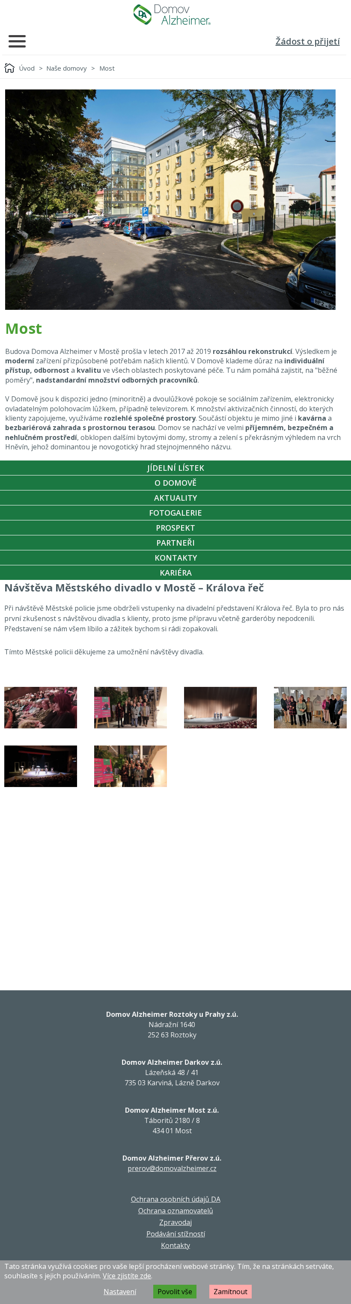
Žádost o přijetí (308, 41)
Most (107, 68)
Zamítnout (230, 1291)
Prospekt (175, 528)
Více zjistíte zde (127, 1275)
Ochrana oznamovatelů (175, 1210)
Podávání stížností (175, 1234)
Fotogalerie (175, 513)
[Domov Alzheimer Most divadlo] (40, 707)
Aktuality (175, 498)
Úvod (27, 68)
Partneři (175, 543)
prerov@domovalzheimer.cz (172, 1168)
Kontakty (176, 557)
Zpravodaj (175, 1222)
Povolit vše (175, 1291)
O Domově (175, 483)
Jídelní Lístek (175, 468)
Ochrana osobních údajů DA (175, 1199)
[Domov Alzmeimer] (172, 14)
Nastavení (120, 1291)
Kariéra (176, 572)
